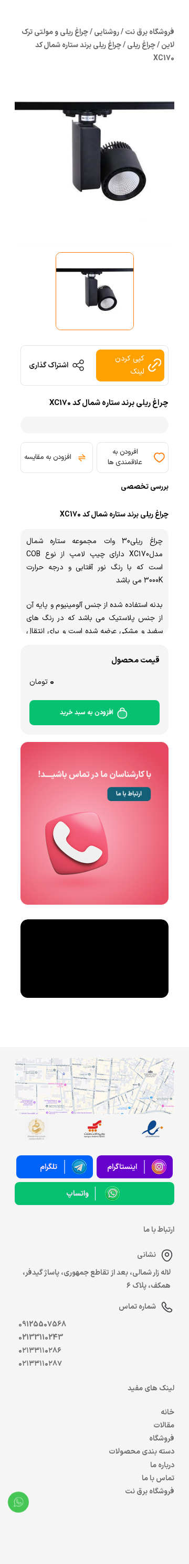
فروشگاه (161, 1438)
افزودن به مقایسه (47, 457)
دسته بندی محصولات (141, 1451)
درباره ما (162, 1465)
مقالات (163, 1425)
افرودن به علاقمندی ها (125, 457)
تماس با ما (158, 1478)
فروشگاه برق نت (149, 1491)
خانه (167, 1412)
